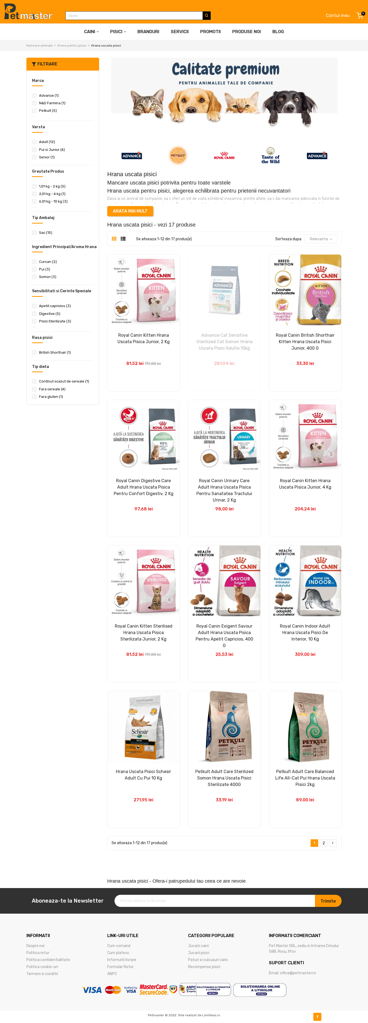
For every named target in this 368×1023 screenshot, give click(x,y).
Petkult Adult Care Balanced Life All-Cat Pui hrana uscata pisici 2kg (305, 778)
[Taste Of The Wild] (271, 155)
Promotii (210, 31)
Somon (47, 277)
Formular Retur (120, 967)
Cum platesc (118, 953)
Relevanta (319, 239)
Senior (47, 157)
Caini (89, 31)
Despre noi (35, 946)
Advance (49, 95)
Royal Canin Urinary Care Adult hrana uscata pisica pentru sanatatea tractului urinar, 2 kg (224, 490)
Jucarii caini (198, 946)
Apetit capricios (55, 306)
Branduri (148, 31)
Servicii (180, 31)
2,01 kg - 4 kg (52, 194)
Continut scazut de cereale (64, 381)
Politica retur (37, 953)
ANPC (112, 974)
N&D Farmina (52, 103)
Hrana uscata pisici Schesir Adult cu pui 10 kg (143, 775)
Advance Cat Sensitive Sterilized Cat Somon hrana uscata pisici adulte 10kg (224, 342)
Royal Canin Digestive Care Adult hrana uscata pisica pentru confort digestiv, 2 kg (143, 487)
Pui (44, 269)
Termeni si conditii (42, 974)
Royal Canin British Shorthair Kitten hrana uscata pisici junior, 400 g (305, 342)
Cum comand (118, 946)
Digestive (49, 314)
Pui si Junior (52, 150)
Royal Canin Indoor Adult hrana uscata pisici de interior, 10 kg (305, 633)
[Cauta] (207, 16)
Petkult (48, 111)
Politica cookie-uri (42, 967)
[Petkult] (178, 155)
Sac (45, 233)
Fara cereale (52, 389)
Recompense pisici (204, 967)
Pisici (116, 31)
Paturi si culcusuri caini (208, 960)
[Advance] (131, 155)
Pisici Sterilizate (55, 321)
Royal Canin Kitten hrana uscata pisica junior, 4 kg (305, 484)
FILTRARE (47, 64)
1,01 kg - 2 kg (52, 186)
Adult (47, 142)
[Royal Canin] (224, 155)
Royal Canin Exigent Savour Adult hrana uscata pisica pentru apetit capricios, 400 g (224, 636)
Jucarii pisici (198, 953)
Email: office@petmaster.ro (292, 973)
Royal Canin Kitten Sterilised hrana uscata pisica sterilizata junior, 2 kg (143, 633)
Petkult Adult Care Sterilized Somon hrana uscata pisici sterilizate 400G (224, 778)
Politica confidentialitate (48, 960)
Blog (278, 31)
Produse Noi (246, 31)
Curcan (48, 262)
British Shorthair (55, 352)
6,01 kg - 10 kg (53, 201)
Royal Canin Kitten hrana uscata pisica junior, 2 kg (143, 338)
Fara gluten (51, 397)
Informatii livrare (121, 960)
